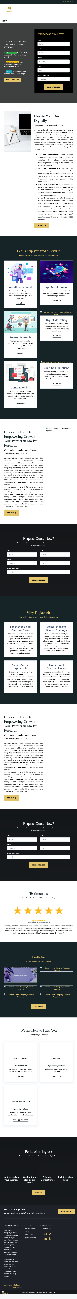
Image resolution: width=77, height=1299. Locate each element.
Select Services (43, 75)
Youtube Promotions (56, 368)
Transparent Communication (57, 666)
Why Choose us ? (12, 80)
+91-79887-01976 (67, 2)
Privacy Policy (47, 1223)
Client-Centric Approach (20, 666)
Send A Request (53, 87)
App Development (56, 287)
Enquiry (40, 225)
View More (38, 1004)
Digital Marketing (56, 320)
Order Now (20, 303)
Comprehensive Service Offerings (56, 628)
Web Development (20, 287)
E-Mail (39, 49)
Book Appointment (20, 1117)
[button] (7, 918)
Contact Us (56, 1074)
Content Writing (20, 387)
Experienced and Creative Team (20, 628)
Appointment (66, 1209)
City (39, 66)
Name (39, 40)
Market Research (20, 337)
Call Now (20, 1074)
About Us (27, 1223)
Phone (39, 58)
